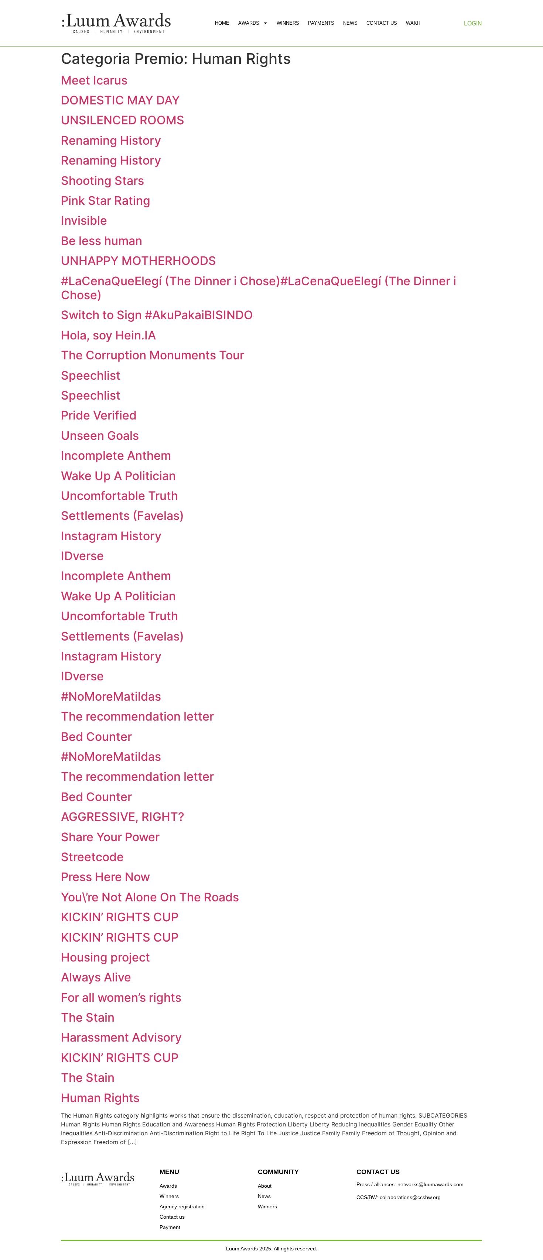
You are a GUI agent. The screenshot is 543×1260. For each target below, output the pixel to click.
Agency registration (182, 1206)
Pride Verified (99, 415)
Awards (248, 23)
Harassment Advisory (121, 1037)
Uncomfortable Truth (119, 496)
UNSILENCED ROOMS (122, 120)
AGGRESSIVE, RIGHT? (122, 816)
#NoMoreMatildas (111, 696)
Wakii (413, 23)
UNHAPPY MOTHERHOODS (138, 260)
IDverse (82, 556)
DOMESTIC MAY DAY (120, 100)
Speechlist (90, 375)
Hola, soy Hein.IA (108, 335)
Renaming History (111, 140)
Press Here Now (105, 877)
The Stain (88, 1017)
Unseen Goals (100, 435)
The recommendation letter (137, 716)
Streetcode (92, 857)
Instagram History (111, 536)
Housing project (105, 957)
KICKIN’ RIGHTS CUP (119, 917)
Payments (321, 23)
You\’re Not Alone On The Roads (150, 897)
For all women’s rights (121, 997)
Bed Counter (96, 736)
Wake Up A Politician (118, 476)
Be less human (101, 241)
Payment (170, 1227)
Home (222, 23)
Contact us (381, 23)
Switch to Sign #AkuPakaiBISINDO (157, 315)
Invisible (84, 220)
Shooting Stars (102, 180)
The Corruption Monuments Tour (152, 355)
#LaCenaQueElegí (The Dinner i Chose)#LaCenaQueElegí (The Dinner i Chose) (258, 288)
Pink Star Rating (105, 200)
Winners (288, 23)
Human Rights (100, 1098)
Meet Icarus (94, 80)
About (265, 1186)
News (350, 23)
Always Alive (96, 977)
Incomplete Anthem (116, 455)
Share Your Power (110, 837)
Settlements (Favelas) (122, 515)
